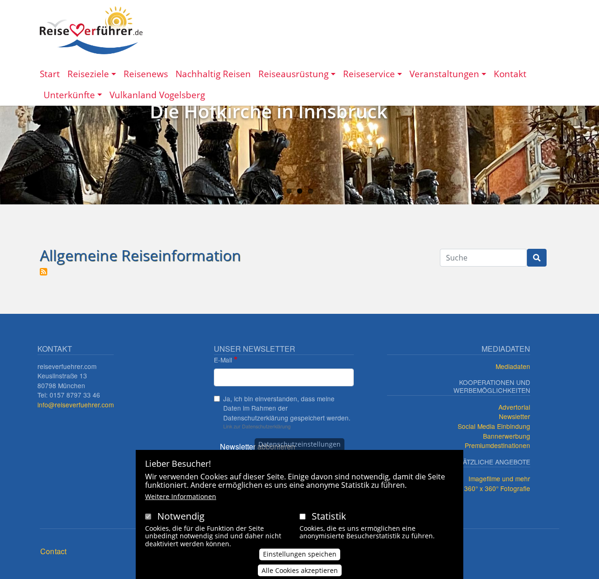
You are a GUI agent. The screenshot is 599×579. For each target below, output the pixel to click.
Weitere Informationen (180, 496)
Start (50, 73)
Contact (53, 551)
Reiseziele (88, 73)
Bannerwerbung (506, 436)
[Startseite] (91, 30)
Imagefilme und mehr (499, 478)
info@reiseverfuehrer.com (75, 404)
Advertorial (514, 407)
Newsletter (514, 416)
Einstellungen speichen (299, 554)
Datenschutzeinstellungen (299, 444)
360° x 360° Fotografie (497, 488)
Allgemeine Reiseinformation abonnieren (43, 271)
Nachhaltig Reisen (213, 73)
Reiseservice (369, 73)
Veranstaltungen (444, 73)
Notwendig (181, 516)
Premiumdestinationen (497, 445)
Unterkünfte (69, 94)
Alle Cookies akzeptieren (300, 570)
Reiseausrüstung (293, 73)
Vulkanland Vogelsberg (157, 94)
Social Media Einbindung (494, 426)
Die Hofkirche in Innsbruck (268, 111)
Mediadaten (513, 366)
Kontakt (510, 73)
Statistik (329, 516)
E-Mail (223, 359)
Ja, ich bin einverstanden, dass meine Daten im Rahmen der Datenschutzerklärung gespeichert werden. (287, 408)
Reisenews (146, 73)
